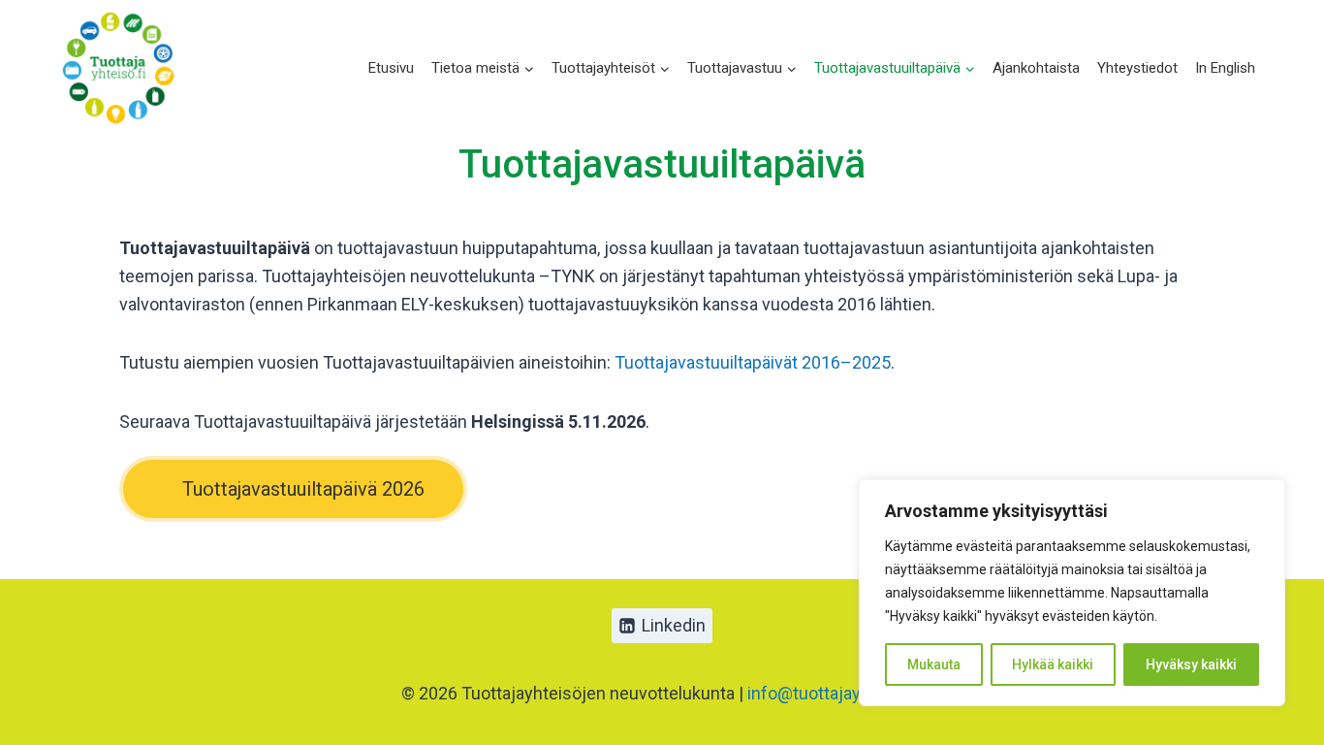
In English (1225, 68)
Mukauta (934, 664)
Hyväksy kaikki (1191, 664)
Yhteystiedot (1137, 68)
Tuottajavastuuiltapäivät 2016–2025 (753, 362)
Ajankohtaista (1036, 68)
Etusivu (391, 68)
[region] (1072, 592)
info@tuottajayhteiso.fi (835, 693)
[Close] (1265, 495)
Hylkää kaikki (1052, 664)
